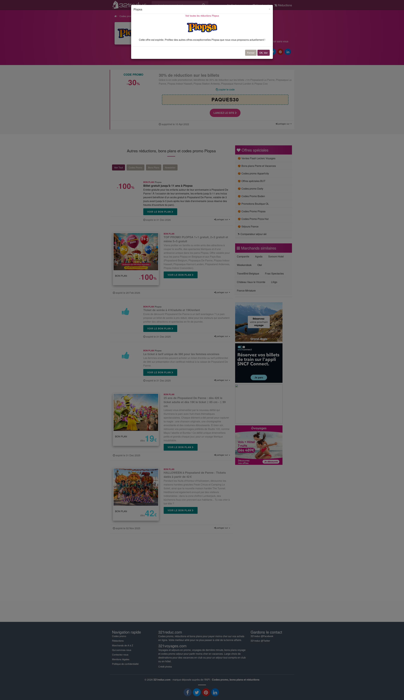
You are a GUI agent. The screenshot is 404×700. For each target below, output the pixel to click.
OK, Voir (263, 52)
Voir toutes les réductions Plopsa (202, 15)
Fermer (251, 52)
